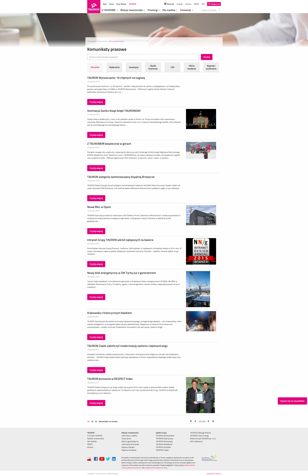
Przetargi (153, 10)
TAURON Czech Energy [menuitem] (199, 435)
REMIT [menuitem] (90, 444)
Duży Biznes (121, 4)
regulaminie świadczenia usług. (156, 467)
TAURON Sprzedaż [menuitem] (163, 447)
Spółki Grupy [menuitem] (161, 432)
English (180, 4)
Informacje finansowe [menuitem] (130, 444)
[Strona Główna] (93, 6)
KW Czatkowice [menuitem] (196, 441)
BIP (203, 4)
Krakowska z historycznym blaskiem (109, 313)
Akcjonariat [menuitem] (126, 438)
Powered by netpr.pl (214, 473)
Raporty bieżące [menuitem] (128, 447)
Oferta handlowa (191, 67)
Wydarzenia (114, 67)
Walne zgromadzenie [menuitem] (130, 441)
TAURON (132, 4)
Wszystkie (95, 67)
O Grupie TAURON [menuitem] (94, 435)
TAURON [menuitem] (90, 432)
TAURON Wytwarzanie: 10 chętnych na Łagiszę (116, 78)
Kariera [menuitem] (90, 447)
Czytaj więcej (96, 102)
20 (92, 421)
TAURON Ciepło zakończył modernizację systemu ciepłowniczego (127, 346)
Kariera (188, 4)
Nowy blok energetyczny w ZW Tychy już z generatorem (121, 273)
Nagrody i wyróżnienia (211, 67)
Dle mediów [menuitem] (92, 441)
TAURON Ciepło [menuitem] (162, 450)
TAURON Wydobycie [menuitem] (164, 444)
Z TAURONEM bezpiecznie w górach (109, 143)
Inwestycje (133, 67)
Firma (111, 4)
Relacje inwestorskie (131, 10)
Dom (105, 4)
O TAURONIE (109, 10)
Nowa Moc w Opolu (99, 207)
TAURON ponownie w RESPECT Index (110, 379)
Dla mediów (169, 10)
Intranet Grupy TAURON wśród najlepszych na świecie (120, 240)
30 (96, 421)
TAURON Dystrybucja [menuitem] (164, 438)
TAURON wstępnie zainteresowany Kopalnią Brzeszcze (120, 177)
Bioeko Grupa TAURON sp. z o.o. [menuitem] (203, 438)
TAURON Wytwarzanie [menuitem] (165, 435)
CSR (172, 67)
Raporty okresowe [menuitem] (129, 450)
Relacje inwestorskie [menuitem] (95, 438)
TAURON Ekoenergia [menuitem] (164, 441)
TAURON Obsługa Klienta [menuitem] (200, 432)
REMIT (196, 4)
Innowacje (186, 10)
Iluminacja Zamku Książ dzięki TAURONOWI (114, 110)
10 (88, 421)
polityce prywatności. (134, 467)
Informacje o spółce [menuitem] (129, 435)
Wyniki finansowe (153, 67)
